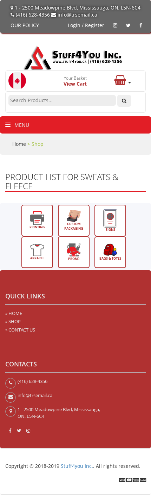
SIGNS (110, 229)
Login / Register (86, 25)
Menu (21, 125)
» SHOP (13, 321)
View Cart (75, 83)
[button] (122, 82)
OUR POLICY (25, 25)
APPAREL (37, 258)
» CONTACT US (20, 330)
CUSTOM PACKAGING (73, 226)
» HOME (13, 313)
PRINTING (37, 227)
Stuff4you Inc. (77, 466)
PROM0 (73, 258)
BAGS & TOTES (110, 258)
